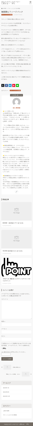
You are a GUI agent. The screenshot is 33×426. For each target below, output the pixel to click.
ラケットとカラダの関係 (14, 8)
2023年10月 (6, 396)
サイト (3, 336)
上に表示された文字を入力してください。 (14, 352)
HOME (4, 8)
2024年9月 (6, 392)
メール (4, 329)
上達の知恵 (6, 410)
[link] (16, 191)
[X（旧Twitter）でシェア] (2, 85)
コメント (4, 299)
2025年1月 (6, 388)
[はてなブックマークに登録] (10, 85)
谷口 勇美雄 (16, 108)
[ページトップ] (29, 422)
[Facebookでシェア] (6, 85)
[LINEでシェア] (17, 85)
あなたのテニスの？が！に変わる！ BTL (11, 2)
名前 (3, 321)
